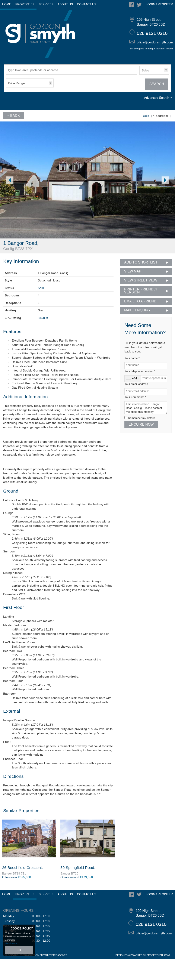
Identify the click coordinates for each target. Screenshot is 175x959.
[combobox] (133, 378)
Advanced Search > (158, 97)
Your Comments (135, 397)
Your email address (136, 384)
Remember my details (141, 418)
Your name (132, 358)
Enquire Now (141, 424)
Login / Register (159, 4)
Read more (11, 943)
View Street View (140, 280)
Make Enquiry (137, 310)
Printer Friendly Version (141, 290)
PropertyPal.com (158, 955)
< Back (13, 115)
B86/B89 (43, 318)
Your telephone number (139, 371)
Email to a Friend (140, 301)
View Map (132, 271)
